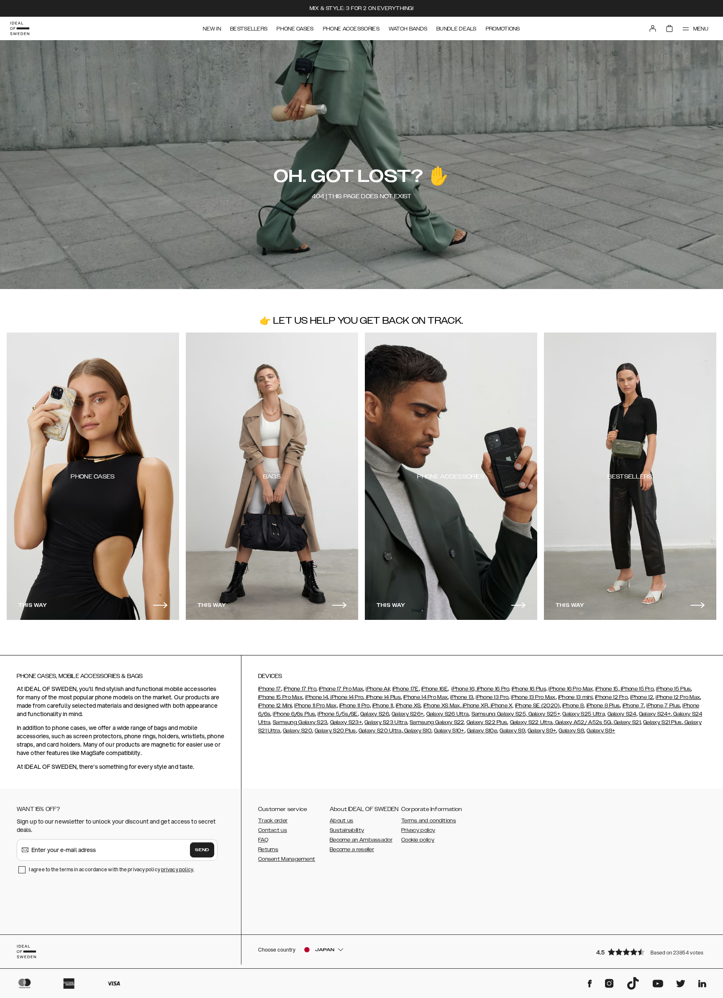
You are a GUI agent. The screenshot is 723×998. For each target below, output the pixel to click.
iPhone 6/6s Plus (294, 714)
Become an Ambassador (361, 840)
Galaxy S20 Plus (335, 731)
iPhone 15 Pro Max (280, 697)
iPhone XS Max (441, 706)
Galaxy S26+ (407, 714)
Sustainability (347, 830)
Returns (268, 849)
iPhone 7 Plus (663, 706)
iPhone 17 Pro (300, 689)
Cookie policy (417, 840)
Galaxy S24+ (655, 714)
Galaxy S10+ (449, 731)
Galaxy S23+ (346, 722)
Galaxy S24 (622, 714)
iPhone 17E (405, 689)
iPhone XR (474, 706)
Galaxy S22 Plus (487, 722)
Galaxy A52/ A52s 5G (582, 722)
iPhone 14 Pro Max (425, 697)
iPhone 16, (463, 689)
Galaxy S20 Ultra (380, 731)
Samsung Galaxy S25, (499, 714)
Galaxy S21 (627, 722)
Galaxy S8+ (601, 731)
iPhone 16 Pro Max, (571, 689)
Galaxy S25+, (544, 714)
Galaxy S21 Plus (662, 722)
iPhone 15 (606, 689)
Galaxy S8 (571, 731)
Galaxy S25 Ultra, (584, 714)
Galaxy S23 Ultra (385, 722)
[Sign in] (652, 28)
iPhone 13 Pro (492, 697)
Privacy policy (418, 830)
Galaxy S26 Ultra (447, 714)
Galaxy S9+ (542, 731)
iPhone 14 (316, 697)
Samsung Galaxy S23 (300, 722)
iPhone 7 (633, 706)
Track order (272, 821)
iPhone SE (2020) (537, 706)
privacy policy (177, 869)
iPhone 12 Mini (275, 706)
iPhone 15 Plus (673, 689)
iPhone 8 (573, 706)
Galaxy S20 (297, 731)
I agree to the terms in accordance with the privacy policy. (111, 869)
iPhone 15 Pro (637, 689)
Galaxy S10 (417, 731)
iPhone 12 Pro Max (678, 697)
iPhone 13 (461, 697)
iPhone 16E (434, 689)
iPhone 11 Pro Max (315, 706)
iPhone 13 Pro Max (533, 697)
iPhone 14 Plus (382, 697)
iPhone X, (502, 706)
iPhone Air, (378, 689)
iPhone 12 (641, 697)
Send (202, 850)
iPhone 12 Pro (611, 697)
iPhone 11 (382, 706)
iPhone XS (408, 706)
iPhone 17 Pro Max (341, 689)
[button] (652, 951)
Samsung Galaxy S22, (437, 722)
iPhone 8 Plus (603, 706)
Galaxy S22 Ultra (531, 722)
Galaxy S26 (374, 714)
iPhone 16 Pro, (492, 689)
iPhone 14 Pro (346, 697)
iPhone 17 (269, 689)
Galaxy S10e (482, 731)
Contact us (272, 830)
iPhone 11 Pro (354, 706)
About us (341, 821)
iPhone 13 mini (575, 697)
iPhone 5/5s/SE (337, 714)
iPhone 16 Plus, (530, 689)
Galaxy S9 (512, 731)
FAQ (263, 840)
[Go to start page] (19, 28)
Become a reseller (352, 849)
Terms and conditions (428, 821)
